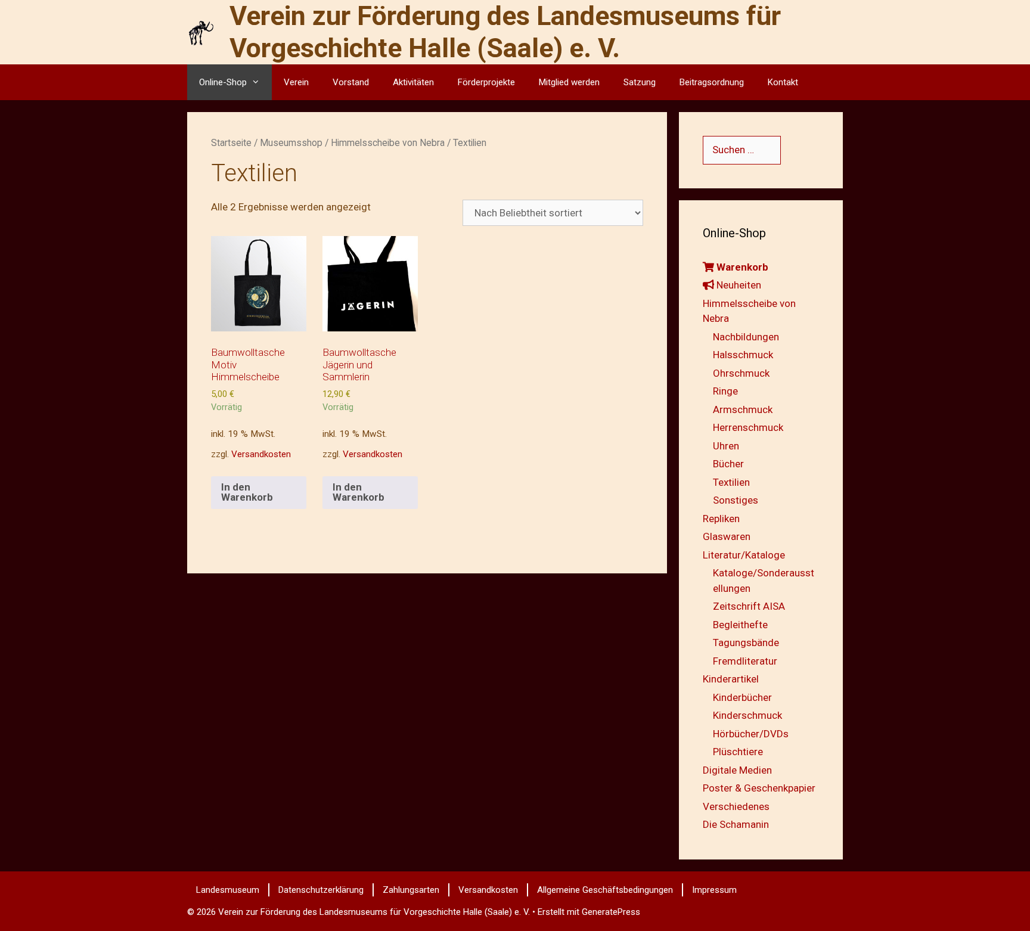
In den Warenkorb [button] (247, 492)
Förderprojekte (486, 82)
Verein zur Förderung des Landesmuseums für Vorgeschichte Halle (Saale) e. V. (505, 32)
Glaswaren (726, 536)
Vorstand (351, 82)
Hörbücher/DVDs (751, 734)
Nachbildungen (746, 337)
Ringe (725, 391)
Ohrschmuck (741, 373)
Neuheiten (737, 285)
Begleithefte (740, 625)
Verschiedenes (736, 806)
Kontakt (783, 82)
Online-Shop (223, 82)
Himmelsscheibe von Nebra (388, 142)
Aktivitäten (413, 82)
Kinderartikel (731, 679)
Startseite (231, 142)
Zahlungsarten (411, 890)
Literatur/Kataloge (744, 555)
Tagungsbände (746, 642)
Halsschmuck (743, 355)
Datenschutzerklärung (321, 890)
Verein (296, 82)
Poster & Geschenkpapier (759, 788)
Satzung (639, 82)
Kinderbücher (742, 697)
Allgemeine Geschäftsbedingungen (605, 890)
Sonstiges (735, 500)
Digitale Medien (737, 770)
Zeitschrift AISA (749, 606)
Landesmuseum (227, 890)
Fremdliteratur (745, 661)
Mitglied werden (569, 82)
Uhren (726, 446)
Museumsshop (291, 142)
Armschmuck (742, 409)
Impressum (714, 890)
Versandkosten (261, 454)
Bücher (728, 464)
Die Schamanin (736, 824)
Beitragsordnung (712, 82)
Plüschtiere (738, 752)
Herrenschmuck (748, 427)
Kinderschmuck (747, 715)
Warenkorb (741, 267)
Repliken (721, 519)
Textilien (731, 482)
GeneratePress (611, 912)
